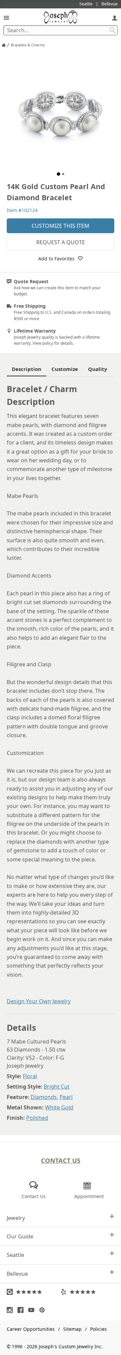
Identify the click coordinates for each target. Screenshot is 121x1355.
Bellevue (17, 1273)
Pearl (66, 1097)
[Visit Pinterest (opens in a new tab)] (43, 1310)
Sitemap (72, 1329)
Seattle (15, 1255)
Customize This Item (60, 225)
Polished (37, 1117)
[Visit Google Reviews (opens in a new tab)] (34, 1292)
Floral (30, 1076)
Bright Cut (57, 1086)
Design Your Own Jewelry (39, 1001)
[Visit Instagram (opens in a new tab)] (11, 1310)
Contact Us (60, 1160)
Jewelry (16, 1218)
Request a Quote (60, 242)
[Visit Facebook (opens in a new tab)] (22, 1310)
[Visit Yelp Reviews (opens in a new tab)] (87, 1292)
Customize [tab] (64, 369)
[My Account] (115, 17)
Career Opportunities (31, 1329)
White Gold (59, 1107)
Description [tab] (26, 369)
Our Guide (20, 1236)
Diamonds (44, 1097)
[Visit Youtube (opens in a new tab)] (33, 1310)
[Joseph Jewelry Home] (4, 45)
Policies (98, 1329)
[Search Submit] (113, 30)
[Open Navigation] (6, 17)
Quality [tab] (97, 369)
